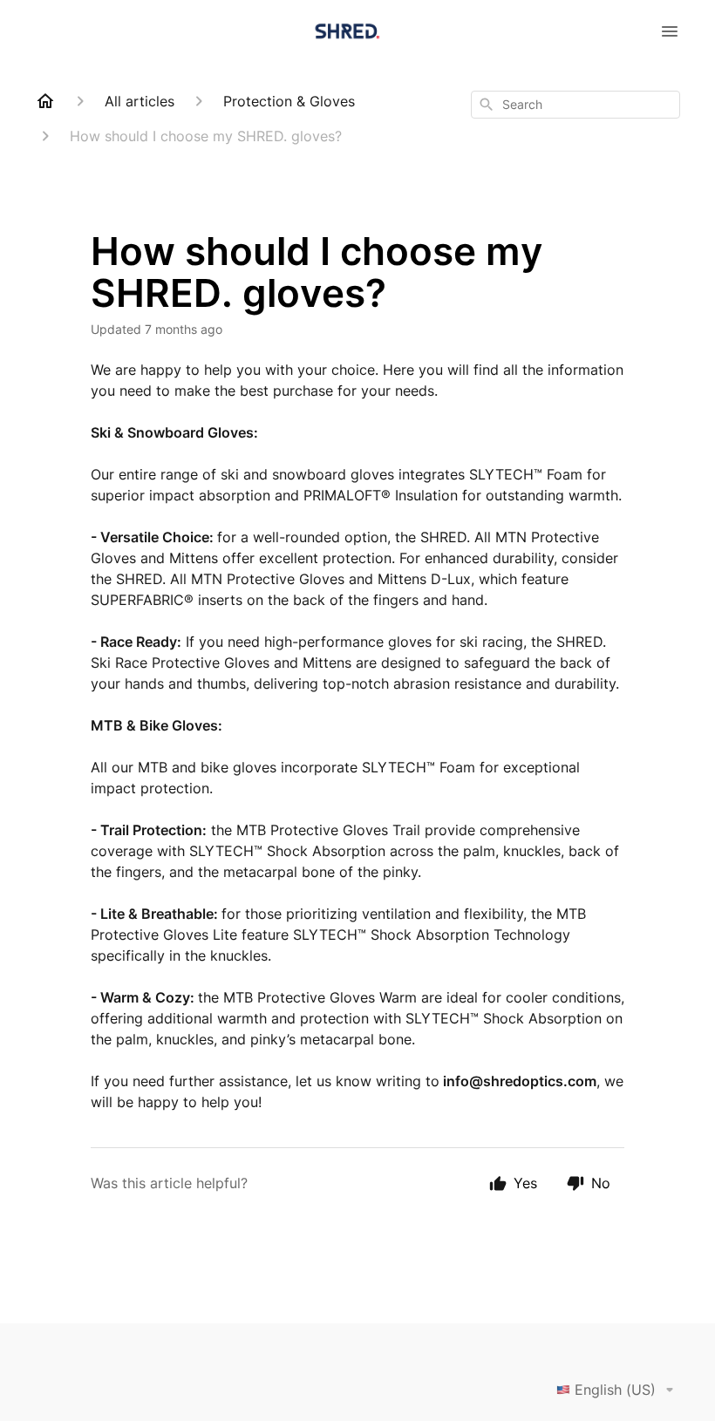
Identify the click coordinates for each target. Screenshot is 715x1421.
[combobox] (575, 105)
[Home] (45, 101)
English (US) (615, 1389)
